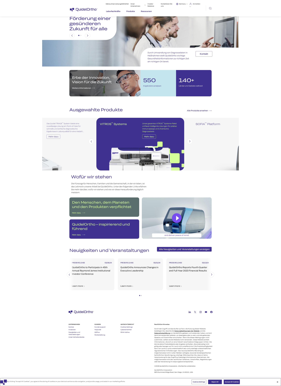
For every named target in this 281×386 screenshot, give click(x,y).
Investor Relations (151, 5)
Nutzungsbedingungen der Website (187, 331)
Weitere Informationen (81, 88)
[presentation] (91, 141)
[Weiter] (87, 35)
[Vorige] (72, 35)
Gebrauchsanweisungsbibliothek (117, 4)
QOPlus (97, 332)
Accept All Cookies (232, 382)
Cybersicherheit (126, 329)
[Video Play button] (177, 218)
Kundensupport (100, 327)
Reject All (215, 382)
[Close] (277, 382)
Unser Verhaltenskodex (76, 337)
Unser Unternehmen (135, 5)
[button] (139, 295)
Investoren (72, 329)
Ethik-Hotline (125, 332)
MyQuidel (98, 329)
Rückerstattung (100, 335)
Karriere (71, 327)
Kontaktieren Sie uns (166, 5)
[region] (140, 382)
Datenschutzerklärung (162, 333)
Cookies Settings (127, 327)
